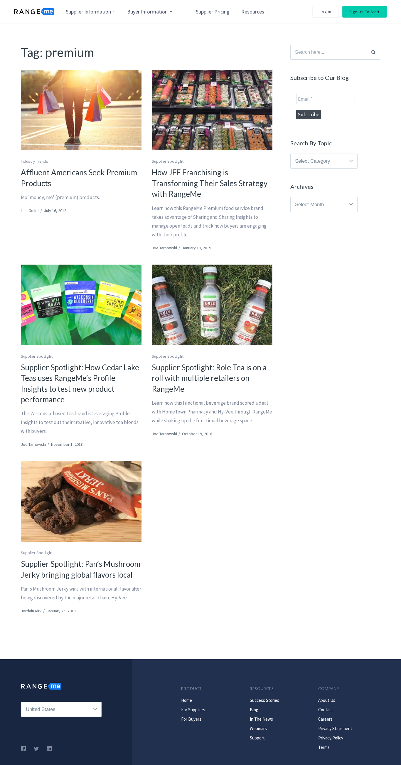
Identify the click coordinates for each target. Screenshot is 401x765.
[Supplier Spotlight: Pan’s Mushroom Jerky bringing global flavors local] (81, 501)
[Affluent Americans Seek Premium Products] (81, 110)
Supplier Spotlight (167, 161)
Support (257, 738)
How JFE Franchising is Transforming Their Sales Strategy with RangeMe (209, 183)
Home (186, 700)
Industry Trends (34, 161)
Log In (325, 11)
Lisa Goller (30, 210)
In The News (261, 719)
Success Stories (264, 700)
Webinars (258, 728)
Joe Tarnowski (164, 247)
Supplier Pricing (213, 11)
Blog (254, 709)
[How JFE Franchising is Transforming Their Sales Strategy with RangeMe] (212, 110)
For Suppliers (193, 709)
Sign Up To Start (365, 11)
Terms (324, 747)
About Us (326, 700)
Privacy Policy (330, 738)
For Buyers (191, 719)
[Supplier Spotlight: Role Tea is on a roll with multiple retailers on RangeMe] (212, 305)
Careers (325, 719)
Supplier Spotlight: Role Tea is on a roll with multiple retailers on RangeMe (209, 378)
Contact (325, 709)
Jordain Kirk (31, 610)
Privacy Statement (335, 728)
